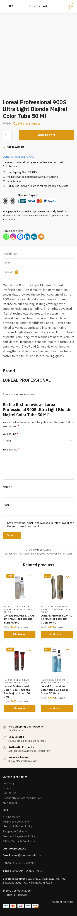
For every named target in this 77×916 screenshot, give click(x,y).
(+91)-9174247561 (25, 863)
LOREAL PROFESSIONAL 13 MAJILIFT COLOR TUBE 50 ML (56, 619)
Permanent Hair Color (60, 553)
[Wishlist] (30, 576)
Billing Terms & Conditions (19, 841)
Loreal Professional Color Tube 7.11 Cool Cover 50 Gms (54, 689)
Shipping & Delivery (15, 831)
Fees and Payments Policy (19, 836)
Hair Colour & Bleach (29, 553)
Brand (7, 263)
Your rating (10, 434)
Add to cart (46, 135)
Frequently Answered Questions (23, 798)
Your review (11, 449)
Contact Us (9, 793)
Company (8, 783)
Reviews (10, 272)
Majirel (44, 553)
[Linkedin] (27, 236)
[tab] (38, 254)
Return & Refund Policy (17, 826)
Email (7, 505)
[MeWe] (34, 236)
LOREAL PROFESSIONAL (18, 156)
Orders (7, 788)
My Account (10, 802)
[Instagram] (13, 236)
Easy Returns (14, 181)
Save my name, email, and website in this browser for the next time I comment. (40, 524)
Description (10, 254)
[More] (41, 236)
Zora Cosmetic (38, 6)
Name (7, 486)
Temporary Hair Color (17, 682)
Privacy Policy (11, 816)
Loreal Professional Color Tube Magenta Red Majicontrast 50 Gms (17, 691)
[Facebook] (20, 236)
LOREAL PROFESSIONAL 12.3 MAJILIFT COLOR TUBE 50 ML (19, 619)
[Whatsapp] (6, 236)
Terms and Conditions (16, 821)
